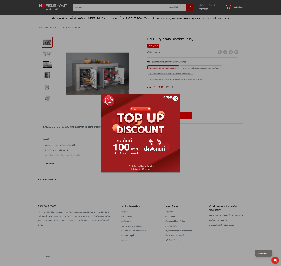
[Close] (175, 98)
